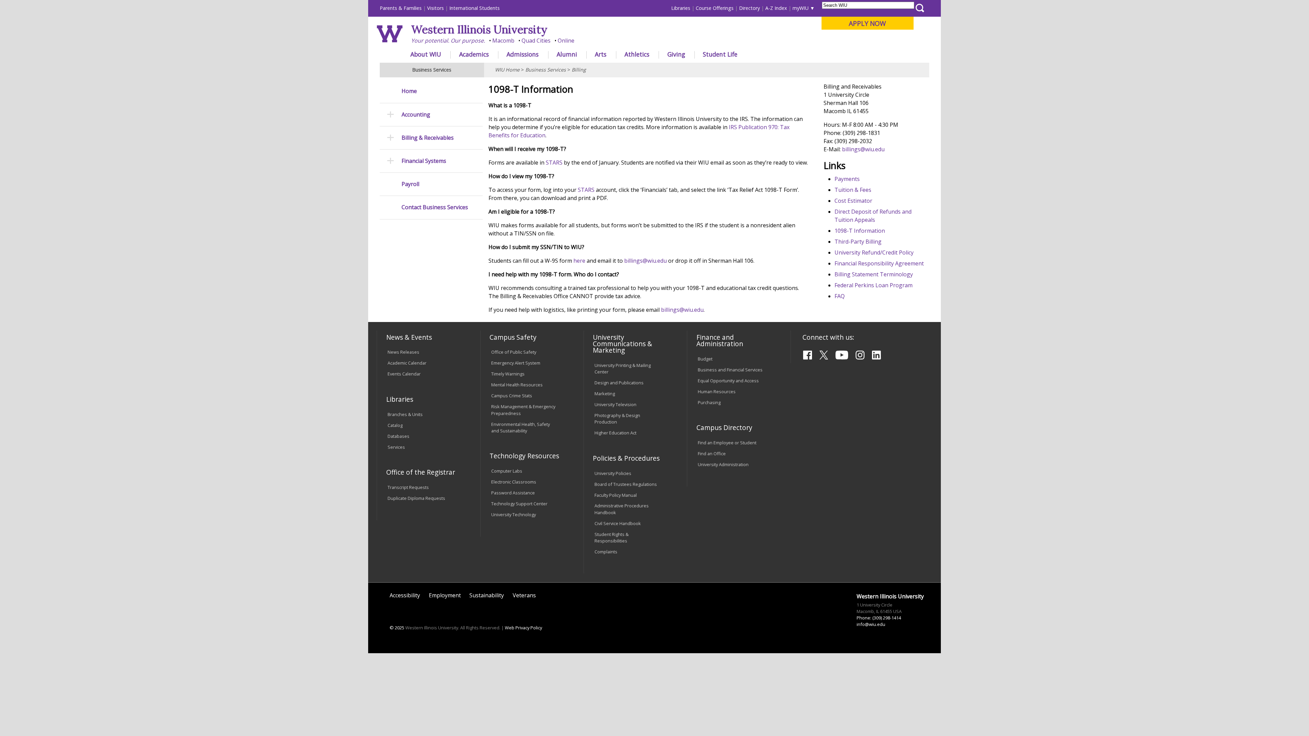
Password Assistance (513, 493)
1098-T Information (859, 230)
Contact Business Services (435, 207)
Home (409, 91)
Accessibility (405, 595)
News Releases (403, 352)
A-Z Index (776, 8)
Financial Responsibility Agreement (879, 263)
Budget (705, 359)
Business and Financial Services (730, 370)
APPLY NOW (867, 23)
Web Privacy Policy (523, 628)
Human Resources (717, 391)
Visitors (435, 8)
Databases (398, 436)
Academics (474, 54)
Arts (600, 54)
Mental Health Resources (517, 385)
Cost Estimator (853, 200)
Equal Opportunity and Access (728, 381)
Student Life (720, 54)
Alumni (567, 54)
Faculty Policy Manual (616, 495)
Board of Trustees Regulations (626, 484)
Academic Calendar (407, 363)
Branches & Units (405, 414)
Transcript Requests (408, 487)
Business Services (545, 69)
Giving (676, 54)
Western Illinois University (479, 29)
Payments (847, 179)
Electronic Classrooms (513, 482)
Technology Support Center (519, 504)
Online (566, 40)
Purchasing (709, 402)
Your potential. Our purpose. (448, 40)
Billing (579, 69)
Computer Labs (506, 471)
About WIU (425, 54)
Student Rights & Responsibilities (612, 537)
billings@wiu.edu (645, 260)
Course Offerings (715, 8)
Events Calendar (404, 374)
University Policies (613, 473)
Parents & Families (401, 8)
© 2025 (397, 628)
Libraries (680, 8)
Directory (749, 8)
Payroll (410, 184)
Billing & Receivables (428, 138)
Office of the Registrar (420, 472)
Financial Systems (424, 161)
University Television (615, 404)
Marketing (605, 393)
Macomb (503, 40)
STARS (554, 162)
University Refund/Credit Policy (874, 252)
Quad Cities (536, 40)
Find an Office (712, 453)
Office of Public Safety (513, 352)
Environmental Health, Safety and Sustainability (520, 427)
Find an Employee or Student (727, 443)
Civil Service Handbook (618, 523)
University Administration (723, 464)
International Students (474, 8)
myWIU (801, 8)
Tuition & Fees (852, 190)
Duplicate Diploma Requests (416, 498)
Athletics (637, 54)
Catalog (395, 425)
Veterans (524, 595)
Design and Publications (619, 383)
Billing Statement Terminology (873, 274)
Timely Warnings (508, 374)
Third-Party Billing (858, 241)
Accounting (416, 114)
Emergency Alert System (515, 363)
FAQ (839, 296)
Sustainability (486, 595)
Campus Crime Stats (511, 396)
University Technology (513, 514)
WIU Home (507, 69)
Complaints (606, 552)
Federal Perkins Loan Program (873, 285)
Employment (445, 595)
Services (396, 447)
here (579, 260)
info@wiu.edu (871, 624)
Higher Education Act (615, 433)
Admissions (523, 54)
